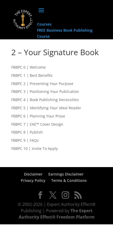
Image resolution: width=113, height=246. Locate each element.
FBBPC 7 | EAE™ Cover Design (37, 124)
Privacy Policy (33, 180)
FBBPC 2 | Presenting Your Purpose (42, 83)
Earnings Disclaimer (66, 174)
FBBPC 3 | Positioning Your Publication (45, 91)
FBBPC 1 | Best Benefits (32, 75)
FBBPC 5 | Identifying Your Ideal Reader (46, 107)
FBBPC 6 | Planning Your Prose (38, 116)
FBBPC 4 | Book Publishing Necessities (45, 99)
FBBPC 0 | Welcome (28, 67)
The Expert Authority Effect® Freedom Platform (57, 214)
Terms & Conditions (69, 180)
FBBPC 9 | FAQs (25, 140)
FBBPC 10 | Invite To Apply (34, 148)
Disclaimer (33, 174)
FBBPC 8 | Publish (27, 132)
